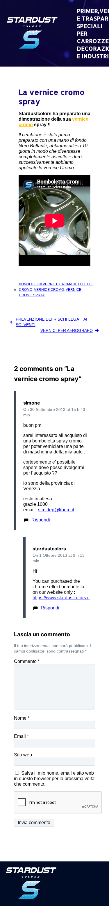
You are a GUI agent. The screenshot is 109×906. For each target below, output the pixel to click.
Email (21, 736)
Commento (27, 661)
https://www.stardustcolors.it (61, 597)
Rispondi (40, 519)
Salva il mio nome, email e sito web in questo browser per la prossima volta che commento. (54, 778)
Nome (21, 718)
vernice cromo (49, 290)
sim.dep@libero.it (56, 509)
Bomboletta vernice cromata (47, 284)
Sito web (23, 754)
